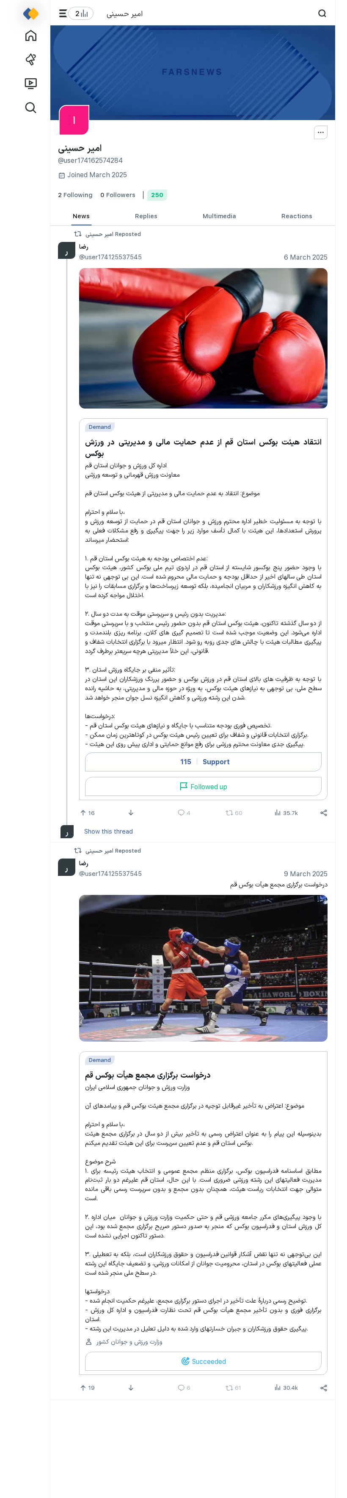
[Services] (63, 13)
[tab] (81, 215)
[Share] (324, 813)
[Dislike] (132, 813)
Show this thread (108, 831)
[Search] (322, 13)
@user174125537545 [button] (110, 256)
